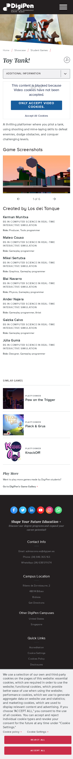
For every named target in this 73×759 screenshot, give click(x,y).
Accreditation (36, 647)
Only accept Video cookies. (36, 105)
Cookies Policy (36, 658)
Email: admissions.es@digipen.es (36, 551)
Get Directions (36, 602)
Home (6, 50)
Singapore (36, 624)
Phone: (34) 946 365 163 (36, 556)
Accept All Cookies (36, 115)
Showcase (20, 50)
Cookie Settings (36, 653)
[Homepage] (18, 3)
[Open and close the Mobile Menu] (63, 7)
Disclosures (36, 664)
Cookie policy (11, 731)
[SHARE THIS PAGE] (67, 60)
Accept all (38, 751)
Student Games (39, 50)
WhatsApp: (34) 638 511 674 (36, 562)
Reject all (38, 740)
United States (36, 618)
